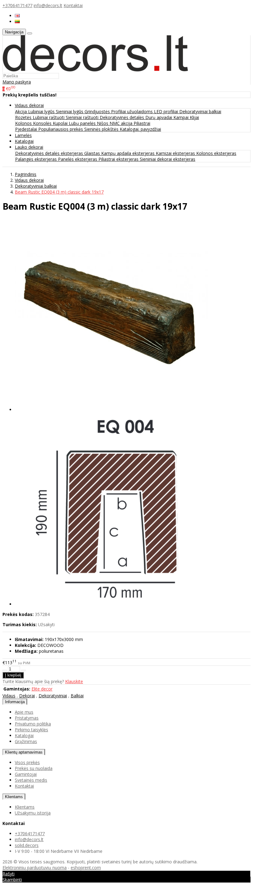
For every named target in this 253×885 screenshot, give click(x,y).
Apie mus (24, 712)
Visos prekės (27, 762)
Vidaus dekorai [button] (29, 105)
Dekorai (27, 696)
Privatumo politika (33, 724)
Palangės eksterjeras (36, 159)
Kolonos (24, 123)
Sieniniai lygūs (70, 111)
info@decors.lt (48, 5)
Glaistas (92, 153)
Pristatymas (27, 718)
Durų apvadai (159, 117)
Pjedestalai (26, 129)
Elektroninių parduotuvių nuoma (34, 867)
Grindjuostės (98, 111)
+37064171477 (17, 5)
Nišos (103, 123)
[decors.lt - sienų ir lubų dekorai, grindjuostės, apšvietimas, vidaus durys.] (95, 70)
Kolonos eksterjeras (216, 153)
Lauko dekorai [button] (29, 147)
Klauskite (74, 681)
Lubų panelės (83, 123)
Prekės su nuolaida (33, 768)
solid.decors (27, 845)
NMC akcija (122, 123)
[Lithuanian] (17, 21)
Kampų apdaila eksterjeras (128, 153)
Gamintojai (26, 774)
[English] (17, 15)
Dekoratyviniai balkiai (200, 111)
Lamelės (23, 135)
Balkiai (77, 696)
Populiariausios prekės (61, 129)
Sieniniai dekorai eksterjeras (167, 159)
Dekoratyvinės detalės (122, 117)
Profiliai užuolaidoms (132, 111)
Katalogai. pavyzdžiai (140, 129)
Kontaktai (73, 5)
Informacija (15, 701)
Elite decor (41, 689)
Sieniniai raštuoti (83, 117)
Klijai (194, 117)
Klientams (14, 796)
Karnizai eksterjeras (176, 153)
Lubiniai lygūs (42, 111)
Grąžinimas (26, 741)
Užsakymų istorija (33, 813)
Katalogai (24, 141)
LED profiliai (166, 111)
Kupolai (61, 123)
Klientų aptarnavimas (24, 752)
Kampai (181, 117)
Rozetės (24, 117)
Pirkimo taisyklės (31, 730)
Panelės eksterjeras (78, 159)
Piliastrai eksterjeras (119, 159)
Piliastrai (142, 123)
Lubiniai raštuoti (49, 117)
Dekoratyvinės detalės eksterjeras (49, 153)
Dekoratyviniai (53, 696)
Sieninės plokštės (102, 129)
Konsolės (43, 123)
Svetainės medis (31, 780)
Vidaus (8, 696)
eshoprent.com (86, 867)
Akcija (21, 111)
